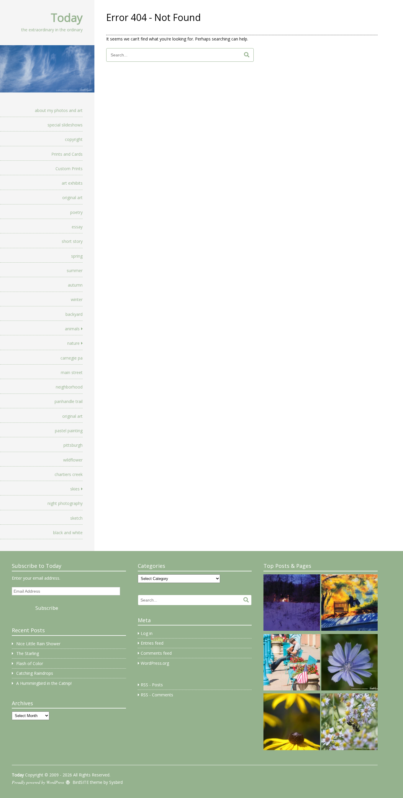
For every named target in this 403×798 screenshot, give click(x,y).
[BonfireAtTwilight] (291, 603)
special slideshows (65, 125)
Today (67, 17)
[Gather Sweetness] (349, 722)
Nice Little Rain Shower (38, 643)
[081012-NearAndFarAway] (291, 722)
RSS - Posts (152, 685)
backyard (74, 314)
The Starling (27, 653)
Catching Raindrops (34, 673)
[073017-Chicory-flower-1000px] (349, 663)
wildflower (73, 460)
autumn (75, 285)
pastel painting (69, 430)
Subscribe (46, 607)
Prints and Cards (67, 154)
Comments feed (156, 653)
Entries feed (152, 643)
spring (77, 256)
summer (75, 270)
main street (72, 372)
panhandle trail (69, 401)
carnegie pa (71, 358)
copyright (74, 139)
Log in (147, 633)
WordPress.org (155, 663)
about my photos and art (59, 110)
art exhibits (72, 183)
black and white (68, 532)
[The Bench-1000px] (349, 603)
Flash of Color (29, 663)
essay (77, 227)
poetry (76, 212)
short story (72, 241)
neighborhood (69, 387)
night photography (65, 503)
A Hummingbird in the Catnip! (44, 683)
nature (73, 343)
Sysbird (116, 782)
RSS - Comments (157, 695)
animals (72, 328)
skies (75, 489)
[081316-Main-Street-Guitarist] (291, 663)
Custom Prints (69, 168)
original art (72, 197)
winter (77, 299)
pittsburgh (73, 445)
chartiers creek (69, 474)
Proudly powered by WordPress (38, 782)
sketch (76, 518)
